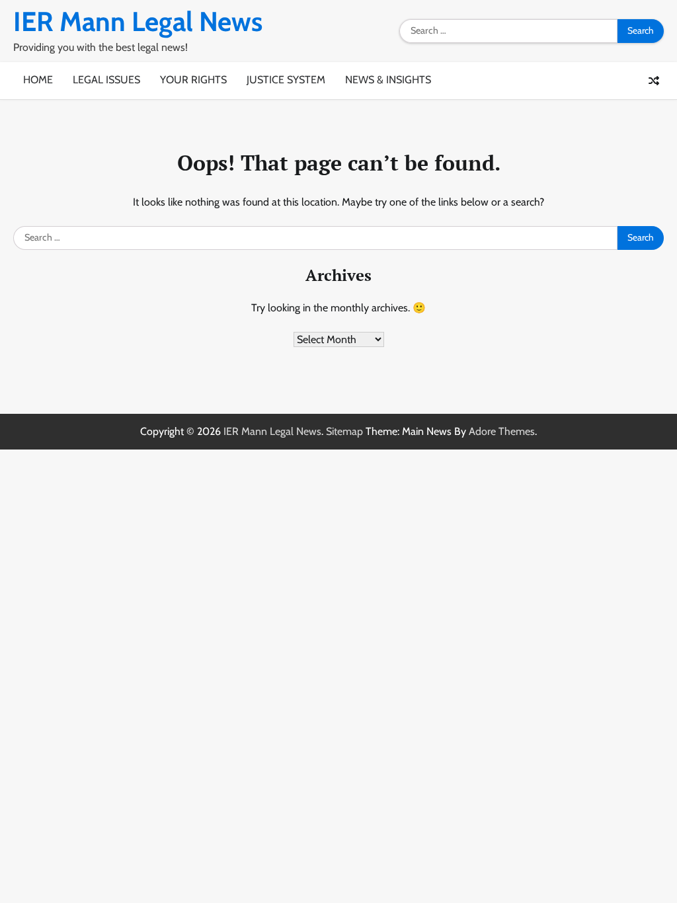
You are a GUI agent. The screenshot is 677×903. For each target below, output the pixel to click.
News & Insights (388, 79)
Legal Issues (106, 79)
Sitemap (344, 431)
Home (38, 79)
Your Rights (193, 79)
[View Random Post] (654, 81)
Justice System (286, 79)
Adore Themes (502, 431)
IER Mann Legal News (137, 21)
